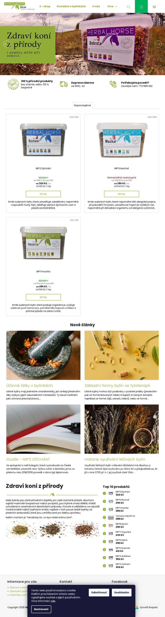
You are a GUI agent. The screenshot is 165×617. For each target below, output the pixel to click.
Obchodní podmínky (21, 591)
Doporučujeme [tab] (82, 105)
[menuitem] (44, 6)
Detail (43, 194)
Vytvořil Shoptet (149, 607)
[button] (12, 44)
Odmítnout (99, 592)
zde (53, 601)
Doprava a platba (19, 587)
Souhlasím (121, 592)
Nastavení (41, 609)
